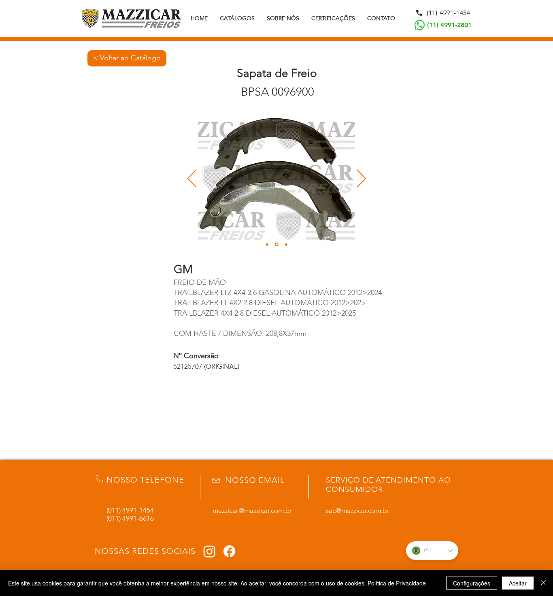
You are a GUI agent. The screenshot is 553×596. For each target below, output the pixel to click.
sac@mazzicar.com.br (357, 510)
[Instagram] (209, 551)
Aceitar (518, 583)
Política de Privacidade (397, 583)
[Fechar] (543, 583)
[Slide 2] (277, 244)
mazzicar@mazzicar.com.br (252, 510)
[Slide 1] (267, 244)
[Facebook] (229, 551)
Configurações (471, 583)
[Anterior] (192, 179)
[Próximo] (361, 179)
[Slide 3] (286, 244)
